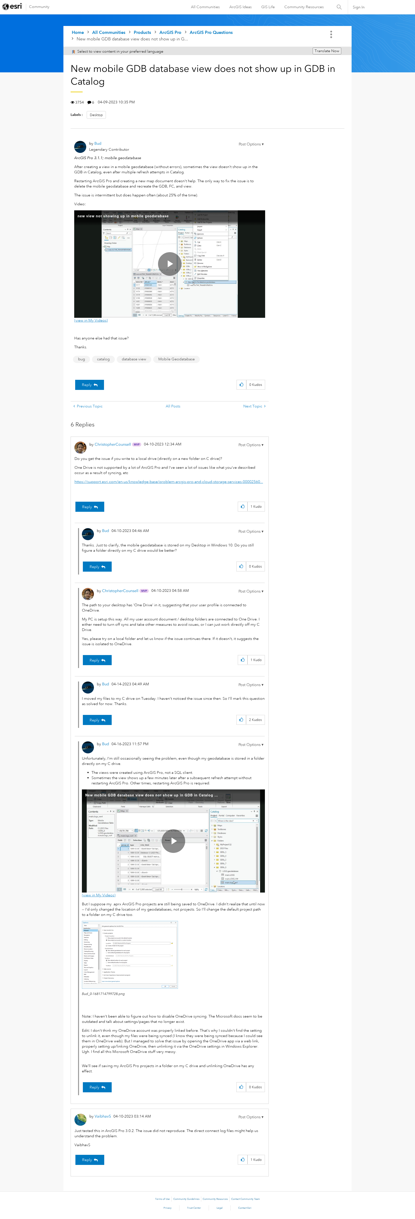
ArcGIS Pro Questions (211, 32)
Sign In (359, 7)
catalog (103, 359)
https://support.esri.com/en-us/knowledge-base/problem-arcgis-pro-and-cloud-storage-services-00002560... (168, 481)
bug (81, 359)
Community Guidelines (186, 1199)
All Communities (205, 7)
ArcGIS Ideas (240, 7)
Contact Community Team (245, 1199)
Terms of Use (162, 1199)
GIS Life (268, 7)
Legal (220, 1207)
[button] (251, 144)
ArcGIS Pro (170, 32)
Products (142, 32)
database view (134, 359)
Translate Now (327, 51)
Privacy (167, 1207)
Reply (87, 384)
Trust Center (194, 1207)
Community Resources (304, 7)
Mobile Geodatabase (176, 359)
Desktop (96, 115)
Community (39, 6)
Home (78, 32)
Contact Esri (244, 1207)
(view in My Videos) (91, 320)
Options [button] (331, 34)
